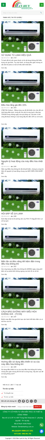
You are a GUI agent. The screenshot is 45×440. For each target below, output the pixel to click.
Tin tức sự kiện (8, 397)
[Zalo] (41, 431)
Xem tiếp (4, 68)
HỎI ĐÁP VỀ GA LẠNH (12, 213)
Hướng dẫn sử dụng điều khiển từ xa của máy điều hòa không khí (20, 363)
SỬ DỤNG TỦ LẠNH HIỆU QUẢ (16, 55)
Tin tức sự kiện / (16, 17)
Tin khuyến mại (8, 393)
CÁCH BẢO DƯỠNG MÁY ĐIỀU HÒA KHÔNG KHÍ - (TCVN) (19, 312)
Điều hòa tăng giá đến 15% (13, 105)
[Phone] (41, 425)
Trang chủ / (7, 17)
